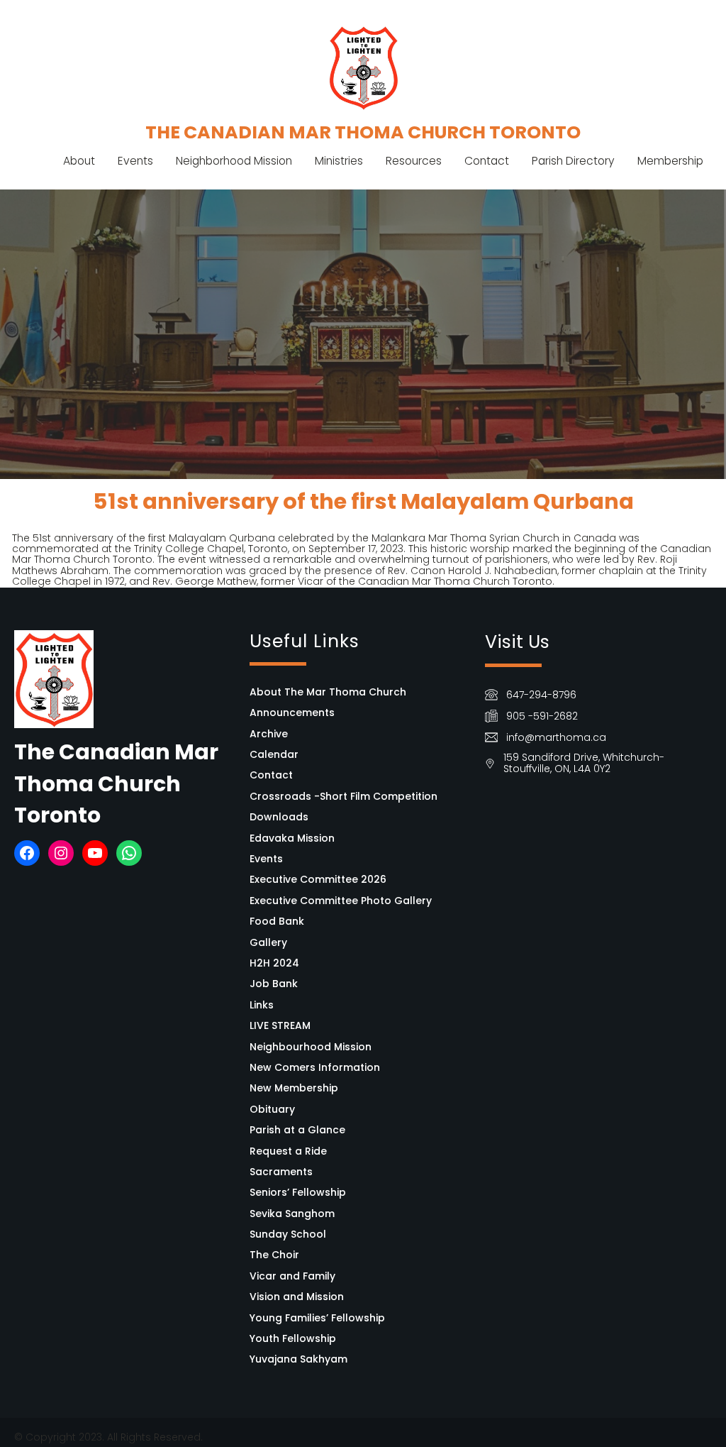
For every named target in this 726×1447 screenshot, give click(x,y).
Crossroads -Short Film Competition (343, 796)
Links (262, 1005)
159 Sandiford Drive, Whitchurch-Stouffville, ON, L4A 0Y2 (583, 762)
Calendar (274, 754)
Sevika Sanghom (292, 1213)
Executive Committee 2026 (318, 879)
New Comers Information (315, 1067)
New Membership (294, 1088)
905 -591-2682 (542, 716)
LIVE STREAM (280, 1025)
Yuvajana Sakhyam (298, 1359)
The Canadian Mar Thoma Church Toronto (363, 132)
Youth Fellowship (293, 1338)
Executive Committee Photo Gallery (341, 900)
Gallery (268, 942)
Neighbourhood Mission (311, 1047)
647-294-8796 (541, 695)
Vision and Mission (297, 1296)
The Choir (274, 1255)
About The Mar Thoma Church (328, 692)
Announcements (292, 712)
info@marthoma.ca (556, 737)
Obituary (272, 1109)
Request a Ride (288, 1151)
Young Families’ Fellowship (317, 1318)
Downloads (279, 817)
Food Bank (277, 921)
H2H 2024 (274, 963)
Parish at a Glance (297, 1130)
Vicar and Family (292, 1276)
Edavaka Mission (292, 838)
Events (266, 859)
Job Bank (274, 983)
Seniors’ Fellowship (298, 1192)
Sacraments (281, 1172)
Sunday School (288, 1234)
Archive (269, 734)
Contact (271, 775)
